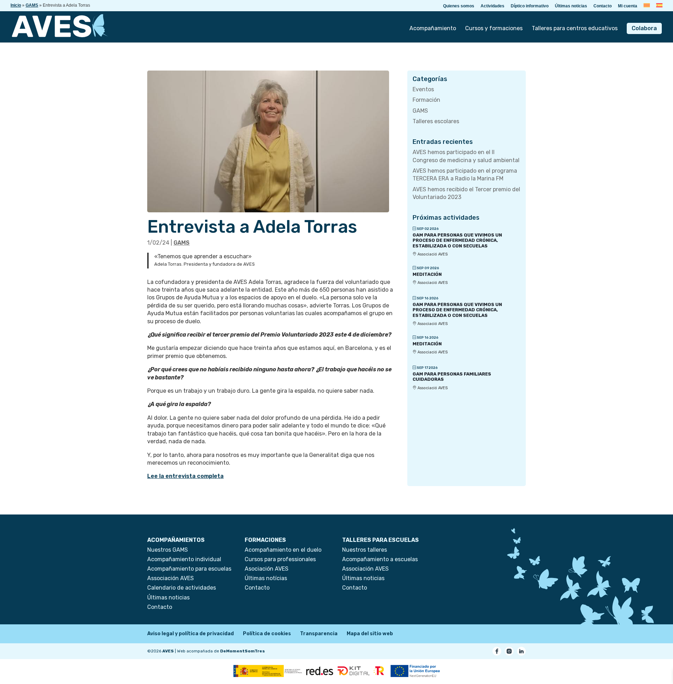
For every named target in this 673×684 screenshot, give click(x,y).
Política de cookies (267, 634)
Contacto (602, 6)
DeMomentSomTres (242, 651)
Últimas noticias (571, 6)
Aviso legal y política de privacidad (190, 634)
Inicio (16, 5)
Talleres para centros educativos (575, 29)
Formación (426, 100)
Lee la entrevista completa (185, 476)
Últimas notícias (266, 578)
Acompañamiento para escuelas (189, 568)
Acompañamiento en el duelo (283, 549)
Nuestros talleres (364, 549)
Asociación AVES (266, 568)
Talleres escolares (436, 121)
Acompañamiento (432, 29)
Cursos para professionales (280, 559)
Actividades (492, 6)
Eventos (423, 89)
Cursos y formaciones (494, 29)
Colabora (644, 28)
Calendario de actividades (181, 587)
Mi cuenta (627, 6)
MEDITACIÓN (427, 274)
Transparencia (319, 634)
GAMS (32, 5)
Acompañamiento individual (184, 559)
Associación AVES (170, 578)
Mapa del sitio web (370, 634)
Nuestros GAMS (167, 549)
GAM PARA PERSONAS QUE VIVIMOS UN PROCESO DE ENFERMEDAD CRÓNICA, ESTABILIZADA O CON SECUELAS (457, 240)
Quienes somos (458, 6)
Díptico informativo (530, 6)
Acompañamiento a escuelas (380, 559)
